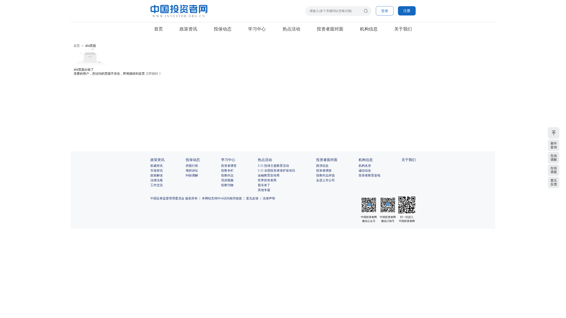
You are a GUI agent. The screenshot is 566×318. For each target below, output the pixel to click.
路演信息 (322, 165)
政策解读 (156, 175)
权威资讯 (156, 165)
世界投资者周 (267, 180)
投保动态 (222, 28)
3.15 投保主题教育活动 (273, 165)
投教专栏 (227, 170)
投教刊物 (227, 185)
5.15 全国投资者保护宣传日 (276, 170)
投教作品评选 (325, 175)
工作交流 (156, 185)
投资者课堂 (229, 165)
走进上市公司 (325, 180)
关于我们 (403, 28)
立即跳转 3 (153, 73)
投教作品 (227, 175)
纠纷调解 (192, 175)
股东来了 (264, 185)
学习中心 (257, 28)
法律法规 (156, 180)
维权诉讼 (192, 170)
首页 (158, 28)
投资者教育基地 (369, 175)
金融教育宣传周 (268, 175)
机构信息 (369, 28)
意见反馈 (252, 198)
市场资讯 (156, 170)
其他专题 (264, 190)
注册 (406, 11)
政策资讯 (188, 28)
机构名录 (365, 165)
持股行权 (192, 165)
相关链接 (235, 198)
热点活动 (291, 28)
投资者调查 (324, 170)
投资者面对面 (330, 28)
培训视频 (227, 180)
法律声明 (269, 198)
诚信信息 (365, 170)
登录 (384, 11)
